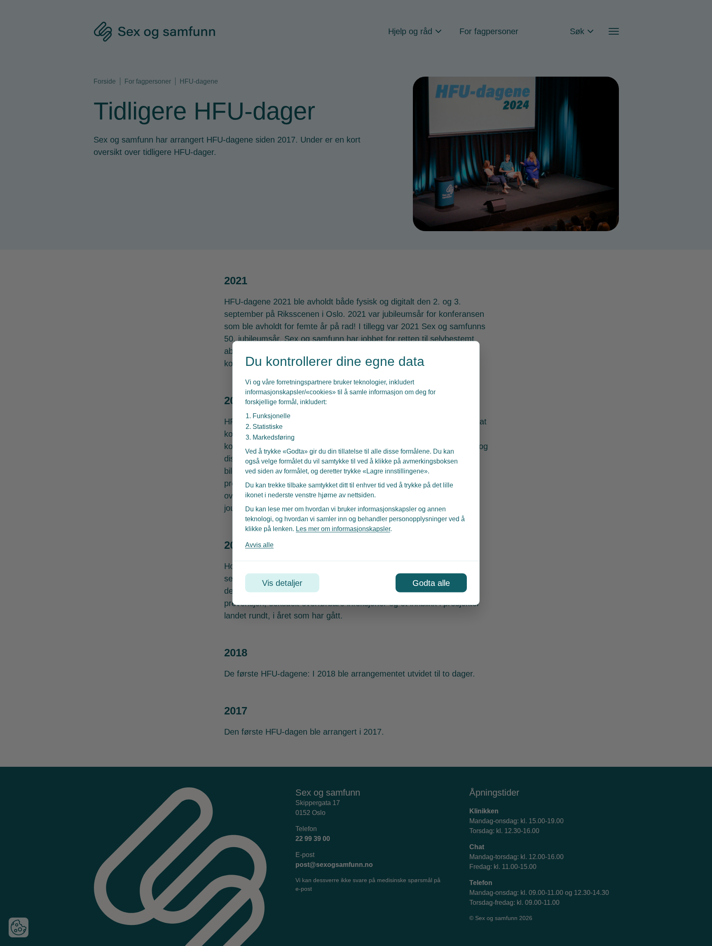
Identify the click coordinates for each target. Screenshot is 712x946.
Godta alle (431, 583)
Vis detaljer (282, 583)
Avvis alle (259, 544)
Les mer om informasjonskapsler (343, 528)
